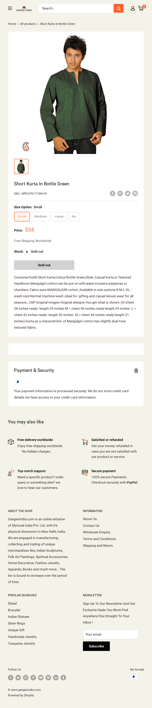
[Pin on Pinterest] (120, 193)
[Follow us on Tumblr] (63, 677)
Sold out (44, 265)
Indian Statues (18, 617)
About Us (90, 519)
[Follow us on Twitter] (18, 677)
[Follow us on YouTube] (41, 677)
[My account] (133, 8)
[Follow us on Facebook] (10, 677)
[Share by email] (135, 193)
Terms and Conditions (99, 539)
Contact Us (91, 526)
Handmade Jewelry (22, 637)
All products (28, 24)
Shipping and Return (98, 546)
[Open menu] (10, 8)
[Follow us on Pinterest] (33, 677)
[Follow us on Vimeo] (48, 677)
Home (12, 24)
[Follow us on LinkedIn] (56, 677)
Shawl (12, 603)
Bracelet (14, 610)
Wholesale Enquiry (96, 532)
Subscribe (96, 646)
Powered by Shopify (21, 695)
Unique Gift (16, 630)
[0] (140, 8)
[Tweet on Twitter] (127, 193)
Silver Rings (16, 623)
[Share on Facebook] (112, 193)
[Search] (119, 8)
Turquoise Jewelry (21, 643)
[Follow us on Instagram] (25, 677)
